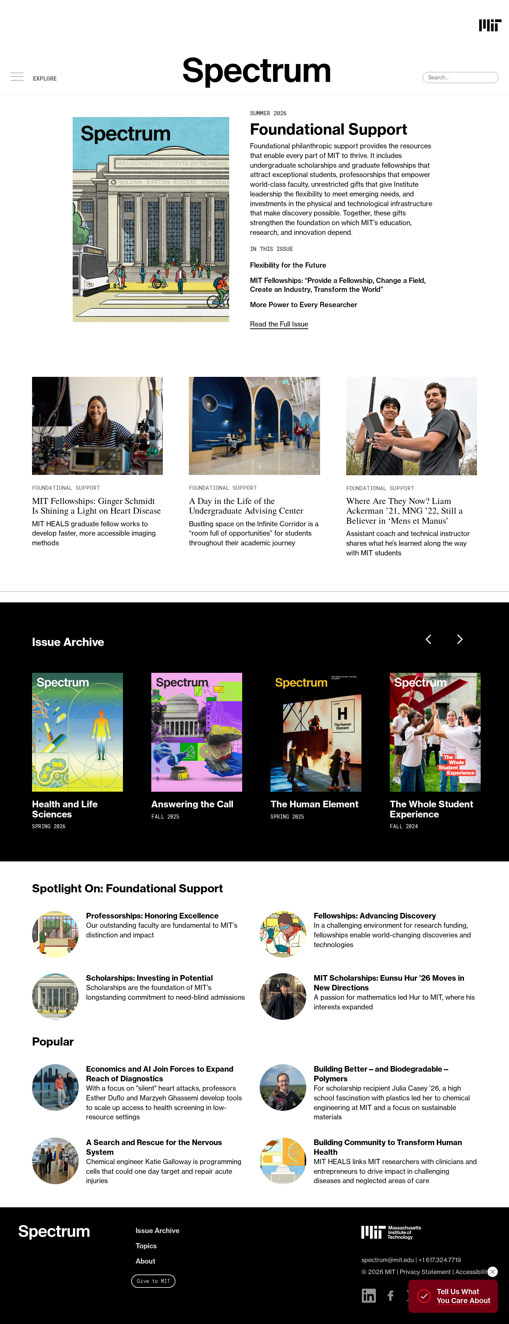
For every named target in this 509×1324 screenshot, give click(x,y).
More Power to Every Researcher (303, 304)
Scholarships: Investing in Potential (149, 978)
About (145, 1261)
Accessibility (472, 1272)
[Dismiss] (492, 1272)
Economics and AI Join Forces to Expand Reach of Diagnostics (159, 1073)
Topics (146, 1246)
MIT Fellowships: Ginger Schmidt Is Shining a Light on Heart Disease (96, 505)
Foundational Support (329, 129)
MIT (390, 1272)
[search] (461, 77)
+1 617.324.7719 (439, 1260)
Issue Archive (158, 1230)
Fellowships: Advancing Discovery (375, 915)
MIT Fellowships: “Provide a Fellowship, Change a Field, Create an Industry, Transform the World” (338, 284)
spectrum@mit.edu (387, 1260)
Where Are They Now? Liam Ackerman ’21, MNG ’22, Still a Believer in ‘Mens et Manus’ (404, 510)
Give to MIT (153, 1280)
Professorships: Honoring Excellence (152, 915)
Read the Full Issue (279, 324)
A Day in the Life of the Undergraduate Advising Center (246, 505)
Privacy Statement (425, 1272)
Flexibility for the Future (288, 265)
